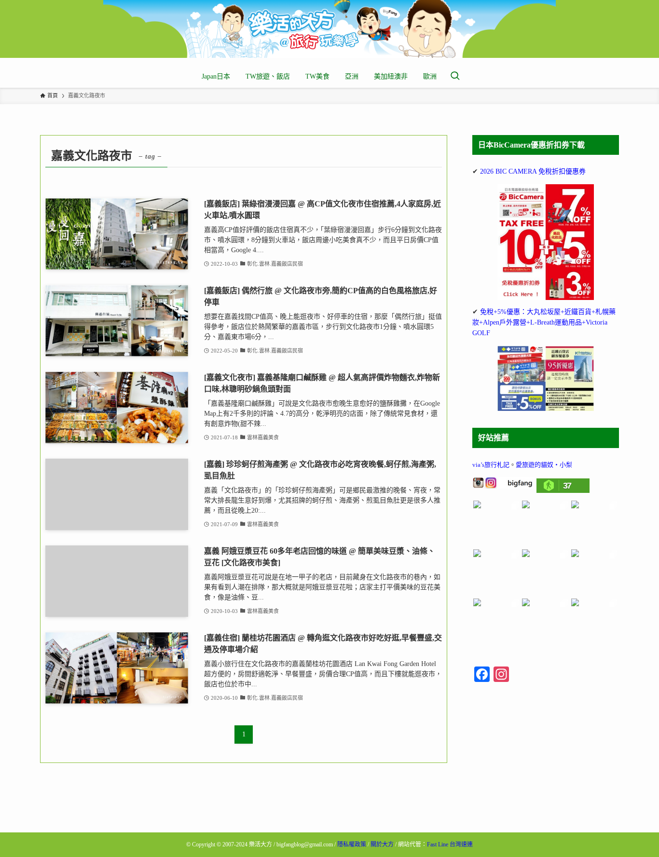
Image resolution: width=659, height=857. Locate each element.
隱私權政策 (351, 844)
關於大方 (382, 844)
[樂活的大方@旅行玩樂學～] (329, 29)
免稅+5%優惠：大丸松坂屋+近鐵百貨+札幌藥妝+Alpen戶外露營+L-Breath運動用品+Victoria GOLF (544, 322)
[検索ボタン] (455, 77)
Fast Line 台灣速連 (450, 844)
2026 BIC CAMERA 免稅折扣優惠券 (533, 171)
